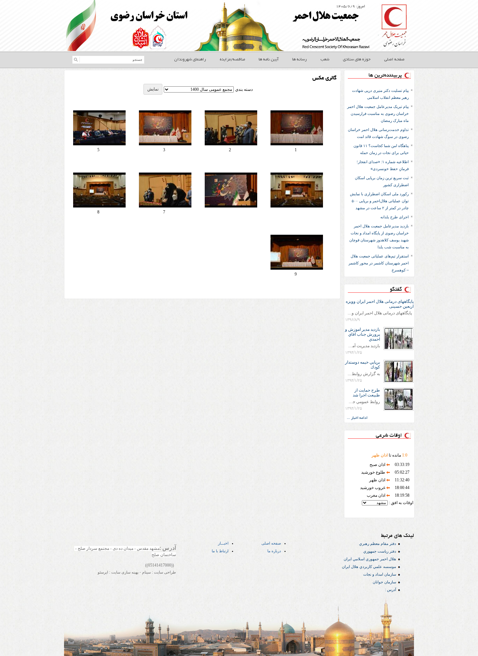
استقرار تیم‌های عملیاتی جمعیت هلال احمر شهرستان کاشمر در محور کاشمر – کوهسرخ (379, 263)
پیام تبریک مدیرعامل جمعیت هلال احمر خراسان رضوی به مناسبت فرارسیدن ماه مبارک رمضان (378, 113)
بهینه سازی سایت (124, 572)
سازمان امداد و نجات (379, 574)
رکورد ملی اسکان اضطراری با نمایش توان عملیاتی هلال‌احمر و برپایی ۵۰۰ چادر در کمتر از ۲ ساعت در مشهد (379, 201)
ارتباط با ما (220, 551)
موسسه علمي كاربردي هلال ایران (369, 566)
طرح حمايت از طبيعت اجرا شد (366, 393)
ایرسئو (103, 572)
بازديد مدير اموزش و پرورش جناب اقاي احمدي (362, 334)
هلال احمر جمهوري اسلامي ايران (370, 559)
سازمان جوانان (384, 582)
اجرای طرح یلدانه (394, 217)
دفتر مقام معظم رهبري (377, 543)
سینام (146, 572)
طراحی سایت (164, 572)
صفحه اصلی (271, 543)
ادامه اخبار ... (357, 418)
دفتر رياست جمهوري (379, 551)
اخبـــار (223, 543)
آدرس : (390, 590)
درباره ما (274, 551)
